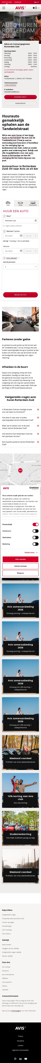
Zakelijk (18, 2)
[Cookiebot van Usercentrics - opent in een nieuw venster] (29, 488)
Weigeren (20, 573)
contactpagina (16, 1011)
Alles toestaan (20, 559)
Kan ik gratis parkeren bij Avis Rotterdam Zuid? (18, 443)
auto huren (16, 135)
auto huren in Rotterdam (17, 154)
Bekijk (20, 295)
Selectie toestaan (20, 566)
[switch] (36, 531)
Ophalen (17, 231)
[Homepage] (20, 7)
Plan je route (21, 103)
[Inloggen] (37, 8)
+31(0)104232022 (10, 85)
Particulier (7, 2)
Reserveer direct (20, 97)
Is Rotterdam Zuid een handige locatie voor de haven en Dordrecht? (17, 410)
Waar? (9, 216)
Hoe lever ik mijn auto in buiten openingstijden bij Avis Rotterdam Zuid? (17, 418)
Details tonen (29, 552)
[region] (20, 474)
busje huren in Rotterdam (18, 136)
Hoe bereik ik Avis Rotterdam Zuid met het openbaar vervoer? (17, 435)
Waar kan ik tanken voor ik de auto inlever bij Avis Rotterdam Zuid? (16, 427)
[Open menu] (3, 8)
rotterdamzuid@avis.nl (11, 92)
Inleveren (6, 246)
